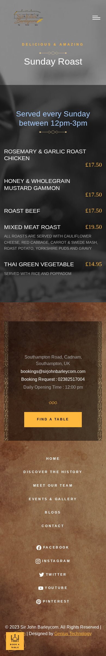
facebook (55, 547)
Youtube (55, 588)
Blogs (53, 512)
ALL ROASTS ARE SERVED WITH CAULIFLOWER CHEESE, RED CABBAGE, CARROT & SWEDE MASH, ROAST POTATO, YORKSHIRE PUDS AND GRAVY (51, 242)
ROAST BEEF (22, 211)
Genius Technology (73, 633)
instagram (55, 561)
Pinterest (55, 601)
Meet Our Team (53, 485)
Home (53, 459)
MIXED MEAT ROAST (32, 227)
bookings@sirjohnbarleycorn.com (53, 371)
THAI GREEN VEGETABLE (39, 264)
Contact (53, 526)
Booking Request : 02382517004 (53, 379)
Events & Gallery (53, 499)
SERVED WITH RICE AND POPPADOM (37, 273)
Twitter (55, 574)
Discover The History (53, 472)
